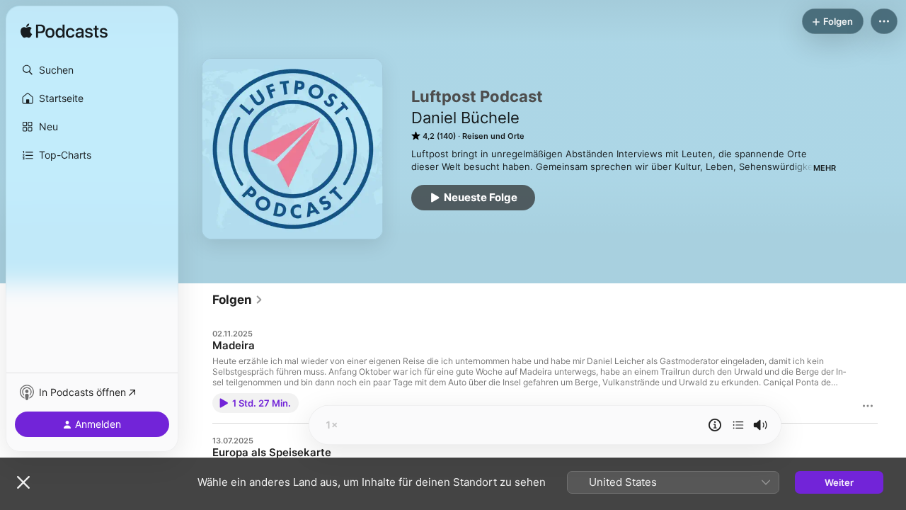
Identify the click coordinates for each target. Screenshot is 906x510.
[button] (92, 70)
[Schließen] (23, 482)
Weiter (839, 482)
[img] (64, 32)
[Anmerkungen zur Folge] (714, 425)
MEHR (824, 168)
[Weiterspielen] (738, 425)
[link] (237, 299)
